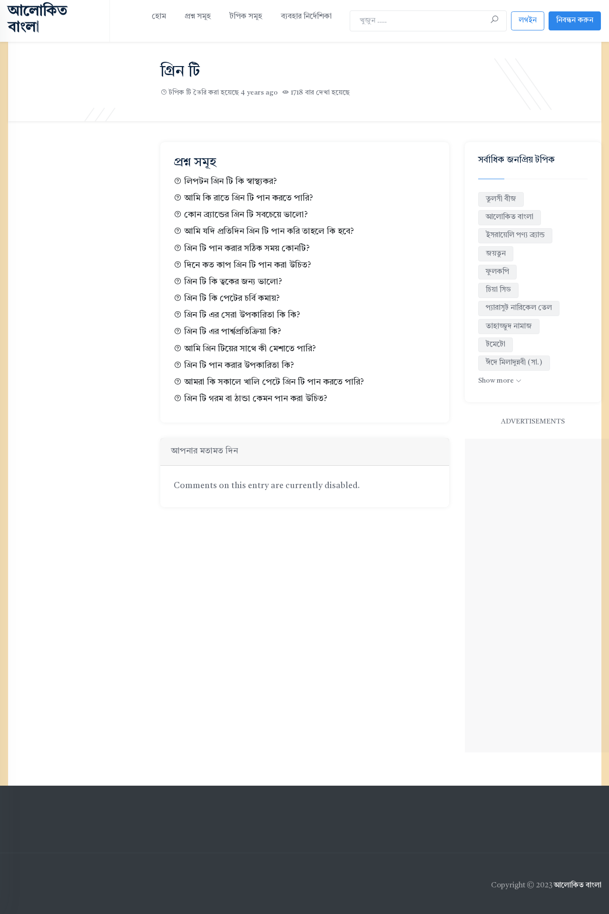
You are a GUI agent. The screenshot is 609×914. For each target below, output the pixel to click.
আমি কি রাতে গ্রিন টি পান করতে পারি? (248, 198)
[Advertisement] (76, 299)
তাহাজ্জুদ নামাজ (509, 326)
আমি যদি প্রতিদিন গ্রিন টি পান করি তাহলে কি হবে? (269, 232)
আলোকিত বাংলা (509, 217)
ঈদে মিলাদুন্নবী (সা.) (514, 362)
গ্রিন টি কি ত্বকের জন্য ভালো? (233, 282)
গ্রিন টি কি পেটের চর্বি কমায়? (232, 299)
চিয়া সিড (498, 290)
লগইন (528, 20)
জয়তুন (496, 254)
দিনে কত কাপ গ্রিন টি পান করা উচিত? (247, 265)
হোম (159, 16)
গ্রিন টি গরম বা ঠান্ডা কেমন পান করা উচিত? (255, 399)
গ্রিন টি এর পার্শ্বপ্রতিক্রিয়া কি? (232, 332)
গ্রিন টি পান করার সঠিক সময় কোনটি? (247, 249)
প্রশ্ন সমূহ (198, 16)
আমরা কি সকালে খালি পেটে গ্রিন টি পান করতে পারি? (274, 382)
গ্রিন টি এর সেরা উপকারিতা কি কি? (242, 315)
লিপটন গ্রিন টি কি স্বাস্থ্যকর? (230, 182)
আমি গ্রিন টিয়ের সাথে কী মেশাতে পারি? (250, 349)
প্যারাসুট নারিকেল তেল (519, 308)
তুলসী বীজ (501, 199)
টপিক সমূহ (245, 16)
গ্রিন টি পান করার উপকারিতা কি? (239, 366)
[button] (499, 381)
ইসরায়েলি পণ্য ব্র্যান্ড (515, 235)
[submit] (494, 20)
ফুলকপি (497, 272)
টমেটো (495, 344)
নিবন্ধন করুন (574, 20)
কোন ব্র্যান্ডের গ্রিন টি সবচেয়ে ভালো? (246, 215)
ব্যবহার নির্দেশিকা (306, 16)
